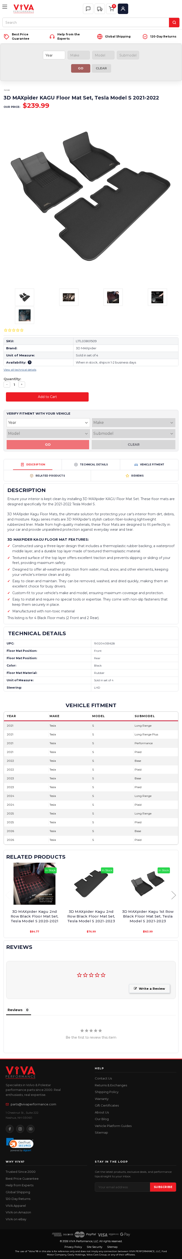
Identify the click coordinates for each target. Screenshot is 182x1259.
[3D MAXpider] (7, 90)
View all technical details (20, 369)
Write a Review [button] (152, 988)
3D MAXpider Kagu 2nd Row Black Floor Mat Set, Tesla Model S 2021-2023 (91, 916)
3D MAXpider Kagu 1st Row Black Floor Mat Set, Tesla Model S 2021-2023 (148, 916)
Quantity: (12, 379)
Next (173, 895)
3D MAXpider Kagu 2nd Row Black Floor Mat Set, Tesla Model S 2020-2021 (35, 916)
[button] (100, 9)
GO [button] (80, 68)
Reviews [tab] (15, 1010)
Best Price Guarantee (22, 1178)
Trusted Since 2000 (21, 1172)
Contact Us (103, 1078)
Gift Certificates (107, 1105)
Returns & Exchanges (111, 1085)
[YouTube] (31, 1129)
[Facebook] (10, 1129)
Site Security (94, 1247)
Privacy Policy (73, 1247)
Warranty (102, 1099)
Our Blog (102, 1119)
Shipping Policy (106, 1092)
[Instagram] (20, 1129)
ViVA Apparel (16, 1205)
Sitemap (101, 1132)
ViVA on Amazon (18, 1212)
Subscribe (163, 1187)
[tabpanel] (34, 898)
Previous (7, 895)
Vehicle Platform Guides (113, 1126)
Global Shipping (18, 1192)
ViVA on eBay (16, 1219)
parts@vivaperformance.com (33, 1104)
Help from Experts (19, 1185)
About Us (102, 1112)
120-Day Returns (18, 1199)
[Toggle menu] (5, 9)
